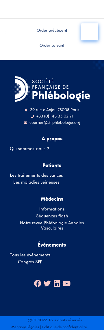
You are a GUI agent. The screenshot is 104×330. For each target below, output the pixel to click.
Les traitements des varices (36, 175)
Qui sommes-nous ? (29, 148)
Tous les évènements (30, 255)
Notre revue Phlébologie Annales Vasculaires (52, 225)
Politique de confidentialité (64, 327)
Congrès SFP (30, 261)
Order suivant (52, 45)
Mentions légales (25, 327)
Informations (52, 209)
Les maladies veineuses (36, 182)
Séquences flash (52, 216)
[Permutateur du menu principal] (89, 31)
